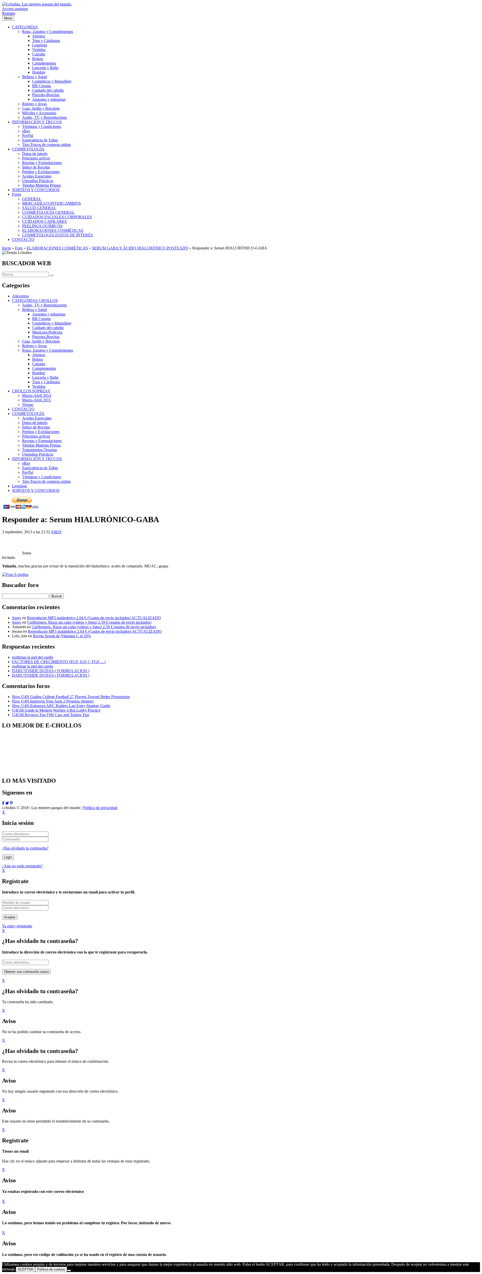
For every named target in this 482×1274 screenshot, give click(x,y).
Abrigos (38, 355)
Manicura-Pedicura (47, 332)
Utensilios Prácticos (37, 454)
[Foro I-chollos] (15, 574)
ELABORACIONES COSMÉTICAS (57, 248)
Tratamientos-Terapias (39, 450)
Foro (19, 248)
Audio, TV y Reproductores (44, 305)
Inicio (6, 248)
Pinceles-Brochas (45, 337)
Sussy (16, 618)
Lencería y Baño (45, 377)
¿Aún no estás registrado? (22, 866)
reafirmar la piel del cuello (32, 657)
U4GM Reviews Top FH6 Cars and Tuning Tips (50, 715)
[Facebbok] (3, 803)
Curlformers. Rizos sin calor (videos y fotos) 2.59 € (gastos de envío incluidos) (89, 622)
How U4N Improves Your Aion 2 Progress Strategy (53, 701)
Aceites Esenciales (36, 418)
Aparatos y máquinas (49, 314)
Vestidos (38, 386)
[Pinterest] (11, 803)
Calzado (38, 364)
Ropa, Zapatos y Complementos (47, 350)
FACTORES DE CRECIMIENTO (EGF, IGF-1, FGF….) (59, 662)
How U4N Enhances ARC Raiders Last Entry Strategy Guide (61, 706)
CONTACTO (23, 409)
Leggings (19, 486)
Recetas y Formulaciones (42, 441)
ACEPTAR (25, 1269)
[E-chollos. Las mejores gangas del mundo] (37, 4)
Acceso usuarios (15, 9)
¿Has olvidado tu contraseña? (25, 848)
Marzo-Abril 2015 (36, 400)
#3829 (56, 532)
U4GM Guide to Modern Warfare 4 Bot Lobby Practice (56, 710)
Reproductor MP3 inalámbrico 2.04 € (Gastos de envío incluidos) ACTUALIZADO (94, 618)
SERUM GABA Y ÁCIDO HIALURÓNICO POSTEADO (140, 248)
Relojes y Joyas (34, 346)
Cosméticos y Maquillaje (51, 323)
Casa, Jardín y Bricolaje (41, 341)
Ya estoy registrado (17, 926)
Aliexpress (20, 296)
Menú (8, 18)
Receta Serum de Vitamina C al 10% (62, 636)
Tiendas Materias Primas (41, 445)
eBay (26, 463)
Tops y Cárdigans (46, 382)
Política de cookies (51, 1269)
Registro (8, 13)
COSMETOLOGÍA (28, 413)
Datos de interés (34, 422)
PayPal (27, 472)
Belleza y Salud (34, 309)
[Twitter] (7, 803)
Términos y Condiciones (41, 477)
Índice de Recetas (36, 427)
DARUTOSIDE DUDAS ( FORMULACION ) (50, 671)
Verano (27, 404)
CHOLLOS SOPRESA (31, 391)
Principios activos (36, 436)
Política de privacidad (100, 808)
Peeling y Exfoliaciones (40, 432)
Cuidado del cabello (48, 328)
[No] (69, 1270)
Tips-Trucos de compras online (46, 481)
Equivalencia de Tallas (40, 468)
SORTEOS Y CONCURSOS (35, 490)
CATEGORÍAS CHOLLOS (35, 300)
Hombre (38, 373)
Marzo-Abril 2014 (36, 395)
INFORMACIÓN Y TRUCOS (37, 459)
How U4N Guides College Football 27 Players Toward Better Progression (71, 697)
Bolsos (37, 359)
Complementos (44, 368)
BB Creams (41, 318)
